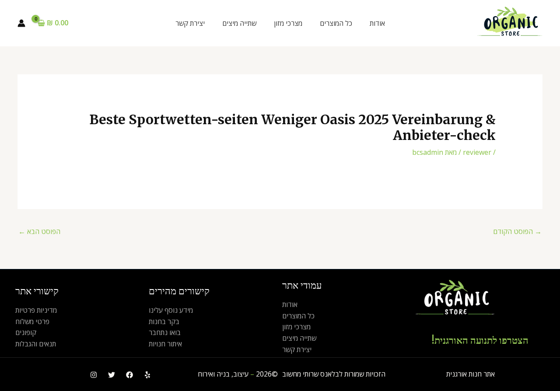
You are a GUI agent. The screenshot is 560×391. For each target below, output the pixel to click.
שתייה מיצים (239, 23)
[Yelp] (147, 374)
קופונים (25, 332)
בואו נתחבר (165, 332)
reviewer (477, 152)
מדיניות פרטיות (36, 310)
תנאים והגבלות (35, 344)
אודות (377, 23)
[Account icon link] (21, 23)
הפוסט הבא (39, 231)
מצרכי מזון (288, 23)
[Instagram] (93, 374)
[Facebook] (129, 374)
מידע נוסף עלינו (171, 310)
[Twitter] (111, 374)
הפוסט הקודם (517, 231)
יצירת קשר (190, 23)
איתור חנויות (165, 344)
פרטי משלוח (32, 321)
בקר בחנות (164, 321)
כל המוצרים (336, 23)
